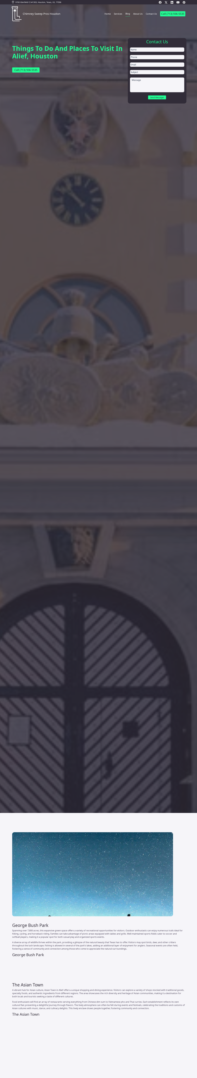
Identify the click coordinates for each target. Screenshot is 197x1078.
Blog (127, 13)
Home (108, 13)
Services (118, 13)
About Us (138, 13)
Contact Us (151, 13)
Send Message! (157, 97)
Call (172, 13)
